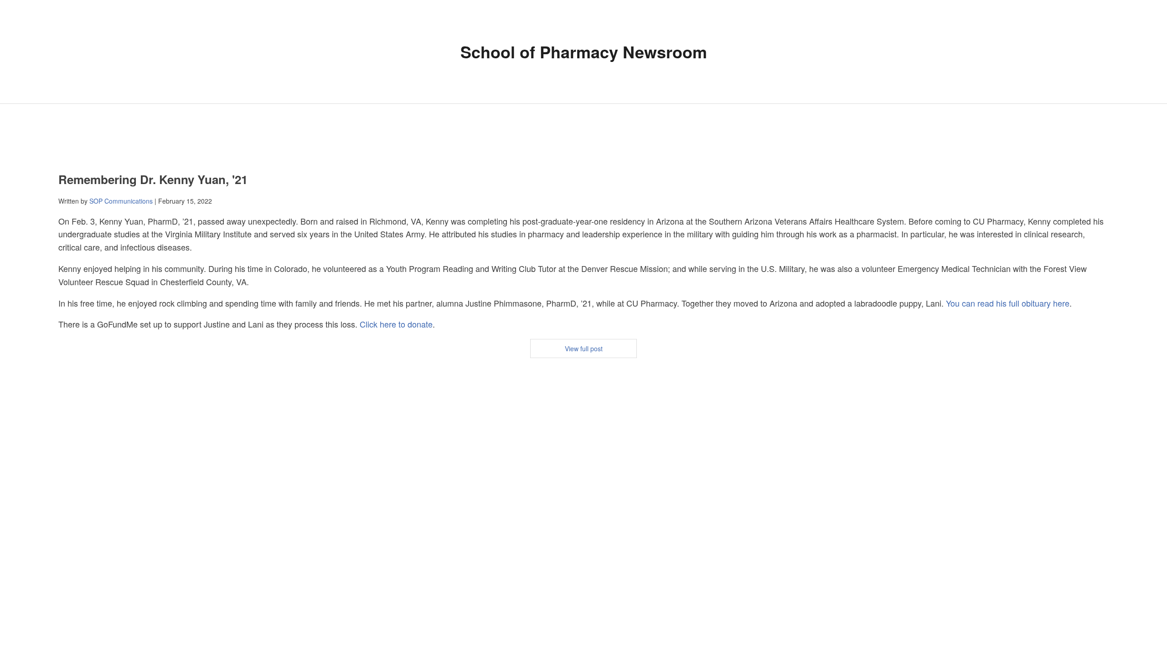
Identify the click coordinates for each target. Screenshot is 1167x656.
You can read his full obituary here (1007, 303)
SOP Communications (121, 200)
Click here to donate (396, 324)
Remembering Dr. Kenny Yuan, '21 (153, 179)
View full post (584, 348)
